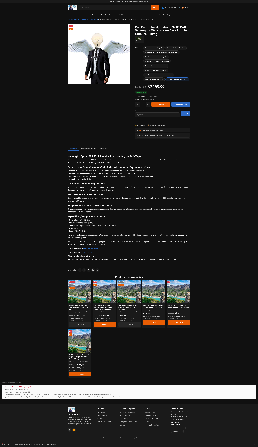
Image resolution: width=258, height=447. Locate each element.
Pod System (123, 15)
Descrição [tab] (73, 148)
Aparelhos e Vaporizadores (168, 15)
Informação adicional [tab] (88, 148)
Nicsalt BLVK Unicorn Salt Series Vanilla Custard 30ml (178, 306)
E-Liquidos (136, 15)
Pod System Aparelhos (82, 312)
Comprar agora (181, 104)
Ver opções (180, 322)
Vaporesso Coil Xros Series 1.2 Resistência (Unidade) (153, 306)
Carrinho (100, 418)
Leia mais (80, 324)
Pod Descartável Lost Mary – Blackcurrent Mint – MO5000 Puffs (128, 307)
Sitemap (122, 425)
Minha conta (101, 412)
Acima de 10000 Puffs (91, 19)
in (93, 270)
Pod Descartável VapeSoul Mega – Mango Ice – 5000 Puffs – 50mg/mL (79, 357)
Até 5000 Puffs (109, 312)
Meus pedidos (102, 415)
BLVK (173, 310)
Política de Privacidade (127, 412)
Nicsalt (170, 310)
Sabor (137, 47)
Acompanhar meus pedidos (129, 422)
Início (85, 15)
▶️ (74, 430)
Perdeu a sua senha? (104, 422)
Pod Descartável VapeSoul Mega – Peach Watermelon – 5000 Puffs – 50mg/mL (104, 307)
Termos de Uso (125, 415)
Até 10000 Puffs (150, 415)
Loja (93, 15)
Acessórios (149, 15)
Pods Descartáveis (107, 15)
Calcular (185, 113)
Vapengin (139, 41)
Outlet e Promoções (152, 425)
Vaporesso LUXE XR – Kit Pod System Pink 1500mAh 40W (79, 307)
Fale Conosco (124, 418)
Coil (151, 310)
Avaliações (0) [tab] (104, 148)
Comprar (161, 104)
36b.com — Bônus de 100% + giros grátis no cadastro (22, 387)
